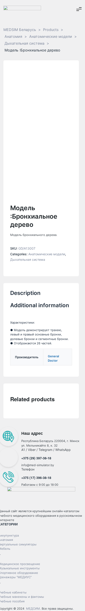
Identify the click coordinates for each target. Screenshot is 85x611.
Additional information (39, 305)
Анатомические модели (46, 254)
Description (25, 293)
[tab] (41, 295)
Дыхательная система (27, 259)
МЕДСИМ (33, 608)
